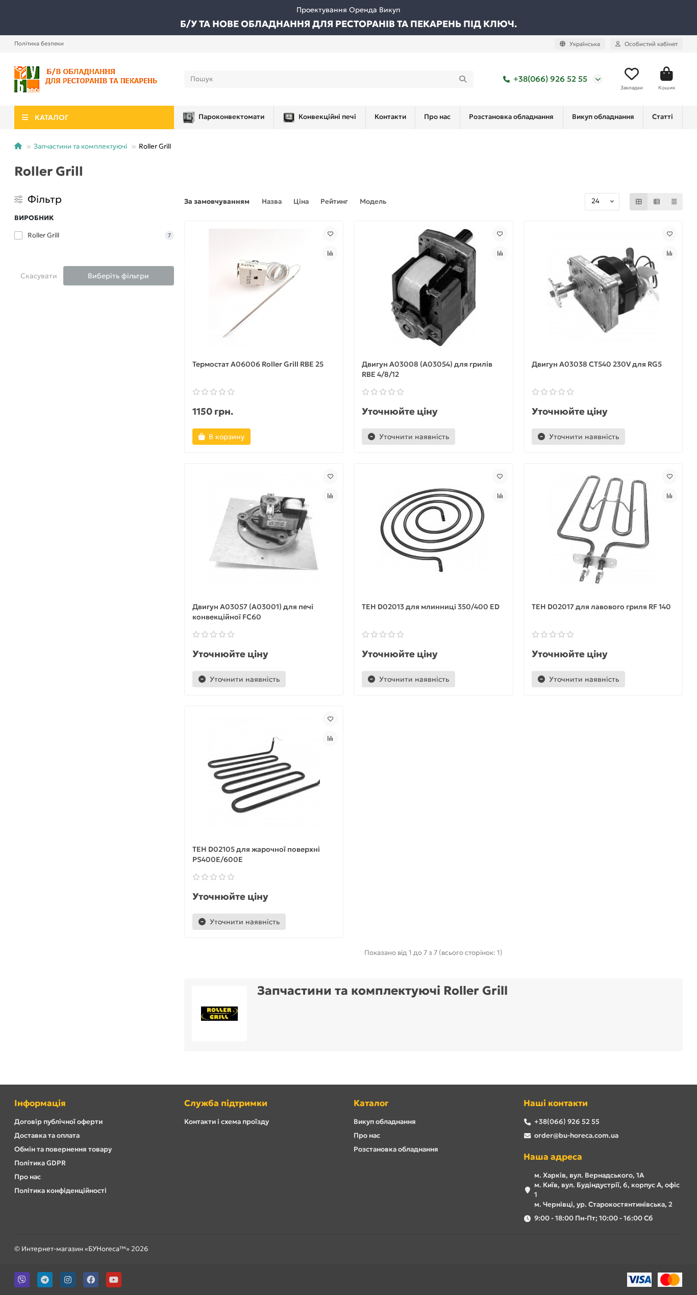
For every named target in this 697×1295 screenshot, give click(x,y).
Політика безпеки (39, 43)
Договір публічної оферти (58, 1121)
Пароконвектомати (231, 116)
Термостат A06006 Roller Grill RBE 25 (257, 364)
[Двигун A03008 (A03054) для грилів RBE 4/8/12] (433, 287)
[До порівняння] (330, 253)
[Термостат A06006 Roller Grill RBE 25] (264, 287)
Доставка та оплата (47, 1135)
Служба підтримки (225, 1103)
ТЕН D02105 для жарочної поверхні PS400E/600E (256, 854)
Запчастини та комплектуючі (80, 146)
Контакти (390, 116)
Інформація (40, 1103)
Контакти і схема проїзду (226, 1121)
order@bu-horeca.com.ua (576, 1135)
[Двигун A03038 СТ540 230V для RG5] (603, 287)
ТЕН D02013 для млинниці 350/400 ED (431, 606)
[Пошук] (463, 79)
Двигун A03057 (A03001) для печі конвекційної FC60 (252, 611)
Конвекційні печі (327, 116)
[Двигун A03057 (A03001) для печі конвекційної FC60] (264, 530)
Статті (662, 116)
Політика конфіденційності (60, 1190)
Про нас (437, 116)
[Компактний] (674, 201)
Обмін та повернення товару (63, 1149)
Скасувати (38, 275)
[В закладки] (330, 234)
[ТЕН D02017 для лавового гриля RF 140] (603, 530)
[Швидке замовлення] (268, 436)
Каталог (371, 1103)
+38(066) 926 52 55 (550, 79)
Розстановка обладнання (511, 116)
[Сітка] (639, 201)
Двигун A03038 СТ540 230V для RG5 (597, 364)
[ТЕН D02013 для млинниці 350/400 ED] (433, 530)
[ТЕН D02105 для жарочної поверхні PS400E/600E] (264, 772)
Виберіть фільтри (118, 275)
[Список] (657, 201)
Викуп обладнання (603, 116)
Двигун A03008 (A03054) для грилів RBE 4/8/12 (427, 369)
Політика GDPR (40, 1163)
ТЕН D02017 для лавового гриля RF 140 (601, 606)
